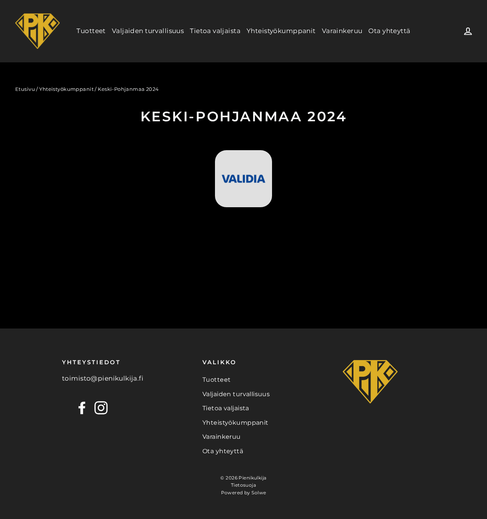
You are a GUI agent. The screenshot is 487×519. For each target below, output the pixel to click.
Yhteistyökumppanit (281, 31)
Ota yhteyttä (389, 31)
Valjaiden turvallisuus (148, 31)
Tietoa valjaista (215, 31)
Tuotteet (90, 31)
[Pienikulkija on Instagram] (101, 407)
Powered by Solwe (243, 492)
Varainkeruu (342, 31)
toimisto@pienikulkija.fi (102, 378)
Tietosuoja (243, 485)
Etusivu (25, 89)
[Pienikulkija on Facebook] (82, 407)
